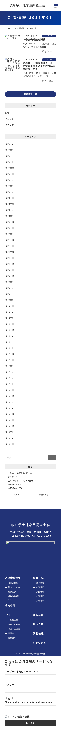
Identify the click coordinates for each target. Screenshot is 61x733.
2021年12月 (11, 252)
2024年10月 (11, 204)
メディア (9, 125)
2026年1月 (10, 162)
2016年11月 (10, 390)
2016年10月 (11, 396)
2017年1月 (10, 384)
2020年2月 (10, 294)
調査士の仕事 (14, 587)
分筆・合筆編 (14, 629)
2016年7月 (10, 408)
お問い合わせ (41, 643)
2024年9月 (10, 210)
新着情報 (38, 633)
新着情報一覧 (30, 94)
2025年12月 (11, 168)
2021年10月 (11, 264)
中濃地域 (40, 596)
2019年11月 (10, 306)
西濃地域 (40, 587)
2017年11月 (10, 360)
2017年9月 (10, 366)
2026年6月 (10, 150)
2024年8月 (10, 216)
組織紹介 (12, 592)
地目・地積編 (14, 624)
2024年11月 (10, 198)
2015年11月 (10, 420)
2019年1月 (10, 318)
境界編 (11, 633)
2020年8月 (10, 288)
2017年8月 (10, 372)
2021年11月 (10, 258)
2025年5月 (10, 186)
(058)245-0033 (22, 536)
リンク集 (38, 624)
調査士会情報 (13, 577)
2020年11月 (10, 270)
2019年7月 (10, 312)
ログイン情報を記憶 (19, 716)
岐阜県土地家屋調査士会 (30, 525)
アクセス (17, 495)
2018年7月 (10, 336)
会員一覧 (38, 577)
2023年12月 (11, 222)
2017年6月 (10, 378)
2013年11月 (10, 444)
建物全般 (12, 638)
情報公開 (10, 605)
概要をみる (43, 495)
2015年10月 (11, 426)
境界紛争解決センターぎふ (18, 598)
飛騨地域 (40, 601)
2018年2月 (10, 342)
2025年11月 (10, 174)
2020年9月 (10, 282)
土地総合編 (13, 620)
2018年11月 (10, 324)
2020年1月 (10, 300)
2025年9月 (10, 180)
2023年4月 (10, 234)
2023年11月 (10, 228)
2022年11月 (10, 246)
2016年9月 (10, 402)
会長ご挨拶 (13, 583)
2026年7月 (10, 144)
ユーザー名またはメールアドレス (22, 671)
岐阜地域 (40, 583)
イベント (9, 119)
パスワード (10, 684)
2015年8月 (10, 432)
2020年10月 (11, 276)
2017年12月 (11, 354)
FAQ (7, 615)
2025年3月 (10, 192)
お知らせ (9, 113)
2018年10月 (11, 330)
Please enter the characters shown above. (29, 702)
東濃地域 (40, 592)
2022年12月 (11, 240)
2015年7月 (10, 438)
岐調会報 (38, 615)
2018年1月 (10, 348)
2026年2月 (10, 156)
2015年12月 (11, 414)
